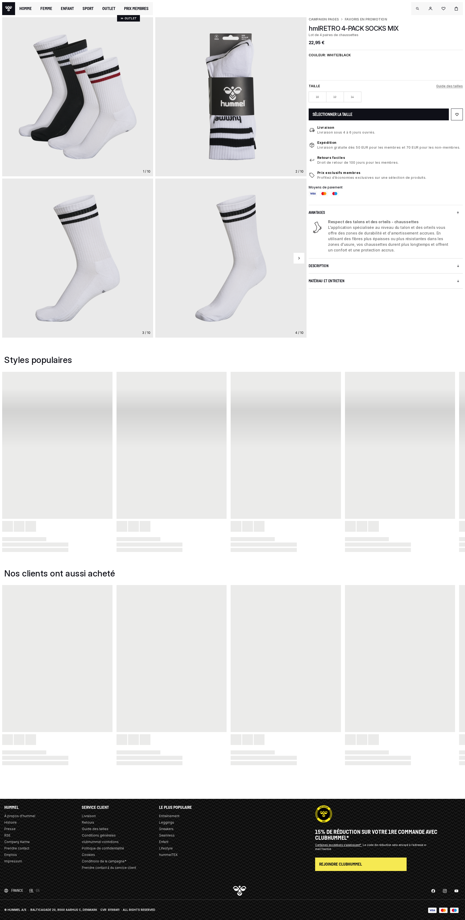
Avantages (317, 213)
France (17, 890)
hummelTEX (168, 855)
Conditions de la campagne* (104, 861)
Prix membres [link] (136, 8)
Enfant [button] (67, 8)
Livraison (325, 127)
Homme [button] (25, 8)
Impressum (13, 861)
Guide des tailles (449, 86)
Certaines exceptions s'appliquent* (338, 844)
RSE (7, 835)
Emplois (10, 855)
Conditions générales (99, 835)
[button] (417, 8)
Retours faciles (331, 158)
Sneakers (166, 829)
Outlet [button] (108, 8)
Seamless (167, 835)
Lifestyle (166, 848)
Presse (10, 829)
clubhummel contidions (100, 842)
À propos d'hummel (19, 816)
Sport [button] (88, 8)
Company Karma (17, 842)
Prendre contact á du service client (109, 868)
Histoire (10, 822)
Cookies (88, 855)
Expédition (327, 143)
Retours (88, 822)
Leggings (166, 822)
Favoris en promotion (366, 19)
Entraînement (169, 816)
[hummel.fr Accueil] (8, 8)
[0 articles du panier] (456, 8)
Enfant (163, 842)
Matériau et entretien (327, 281)
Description (319, 266)
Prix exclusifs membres (339, 173)
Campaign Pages (324, 19)
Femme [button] (46, 8)
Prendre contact (16, 848)
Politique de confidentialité (103, 848)
